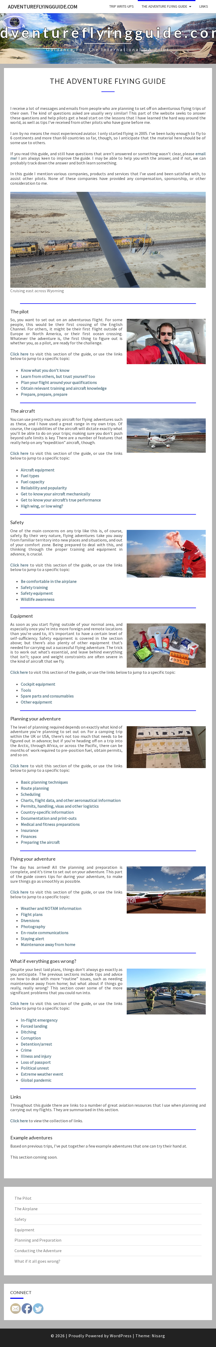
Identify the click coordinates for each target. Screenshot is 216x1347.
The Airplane (26, 1208)
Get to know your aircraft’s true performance (61, 499)
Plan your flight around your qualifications (59, 382)
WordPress (121, 1335)
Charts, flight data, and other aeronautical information (71, 800)
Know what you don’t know (45, 370)
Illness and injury (36, 1056)
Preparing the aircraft (40, 842)
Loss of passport (36, 1062)
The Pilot (23, 1198)
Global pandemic (36, 1080)
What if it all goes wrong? (37, 1261)
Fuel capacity (32, 481)
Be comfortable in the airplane (49, 581)
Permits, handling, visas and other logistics (60, 806)
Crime (26, 1050)
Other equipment (36, 702)
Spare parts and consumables (47, 696)
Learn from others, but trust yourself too (58, 376)
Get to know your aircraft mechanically (55, 493)
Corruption (31, 1038)
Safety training (34, 587)
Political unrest (35, 1068)
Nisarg (158, 1335)
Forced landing (34, 1026)
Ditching (28, 1031)
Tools (26, 690)
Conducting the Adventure (38, 1250)
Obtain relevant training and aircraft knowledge (64, 388)
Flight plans (32, 914)
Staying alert (32, 938)
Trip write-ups (121, 6)
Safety (20, 1219)
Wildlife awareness (38, 599)
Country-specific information (47, 812)
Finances (29, 836)
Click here (19, 354)
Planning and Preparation (37, 1240)
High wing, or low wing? (42, 506)
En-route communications (44, 932)
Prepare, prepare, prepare (44, 394)
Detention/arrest (36, 1044)
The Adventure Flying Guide (164, 6)
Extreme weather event (42, 1074)
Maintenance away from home (48, 944)
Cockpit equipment (38, 684)
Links (203, 6)
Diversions (30, 920)
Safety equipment (37, 593)
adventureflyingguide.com (42, 6)
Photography (33, 926)
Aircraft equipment (38, 469)
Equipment (24, 1229)
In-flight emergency (39, 1020)
